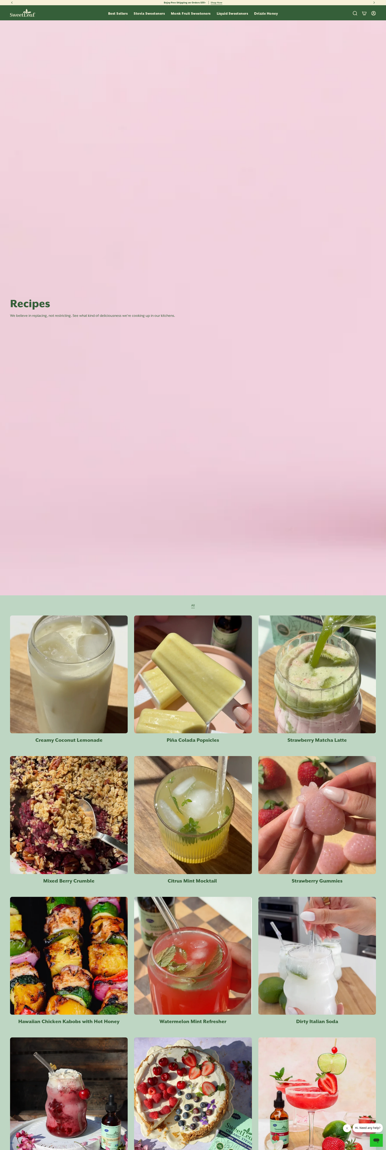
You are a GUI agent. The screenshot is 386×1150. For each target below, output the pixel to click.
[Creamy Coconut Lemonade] (69, 674)
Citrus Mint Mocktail (193, 881)
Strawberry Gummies (317, 881)
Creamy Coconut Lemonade (69, 740)
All (193, 605)
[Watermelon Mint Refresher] (193, 956)
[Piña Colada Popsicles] (193, 674)
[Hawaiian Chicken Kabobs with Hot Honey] (69, 956)
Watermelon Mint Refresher (192, 1021)
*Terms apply (226, 2)
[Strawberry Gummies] (317, 815)
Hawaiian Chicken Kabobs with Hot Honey (68, 1021)
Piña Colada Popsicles (193, 740)
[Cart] (364, 13)
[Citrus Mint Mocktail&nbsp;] (193, 815)
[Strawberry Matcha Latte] (317, 674)
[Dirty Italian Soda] (317, 956)
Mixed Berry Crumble (68, 881)
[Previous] (12, 2)
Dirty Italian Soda (317, 1021)
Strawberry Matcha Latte (317, 740)
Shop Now (211, 2)
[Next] (374, 2)
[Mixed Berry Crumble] (69, 815)
